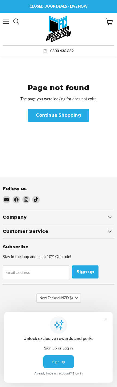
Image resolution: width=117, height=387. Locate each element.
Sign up (85, 271)
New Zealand (56, 298)
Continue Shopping (58, 115)
